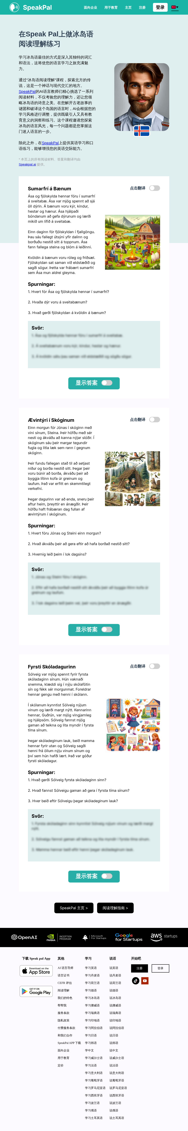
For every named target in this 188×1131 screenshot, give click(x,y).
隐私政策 (63, 1020)
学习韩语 (91, 1042)
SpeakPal (27, 91)
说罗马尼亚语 (118, 1087)
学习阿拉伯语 (94, 1027)
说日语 (113, 1035)
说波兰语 (115, 1102)
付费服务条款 (66, 1027)
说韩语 (113, 1042)
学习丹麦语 (92, 975)
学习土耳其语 (94, 1117)
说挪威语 (115, 1005)
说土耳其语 (116, 1117)
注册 (139, 968)
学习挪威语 (92, 1005)
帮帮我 (62, 1005)
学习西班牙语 (94, 1095)
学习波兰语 (92, 1102)
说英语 (113, 967)
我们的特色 (65, 997)
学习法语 (91, 1065)
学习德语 (91, 990)
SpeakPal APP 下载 (69, 1042)
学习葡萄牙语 (94, 1080)
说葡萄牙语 (116, 1080)
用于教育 (111, 7)
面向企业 (90, 7)
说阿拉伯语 (116, 1027)
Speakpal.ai (27, 164)
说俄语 (113, 1110)
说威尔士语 (116, 1057)
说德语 (113, 990)
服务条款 (63, 1012)
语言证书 (63, 975)
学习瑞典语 (92, 1012)
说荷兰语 (115, 982)
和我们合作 (65, 1035)
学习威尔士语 (94, 1057)
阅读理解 (63, 990)
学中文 (89, 1050)
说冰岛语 (115, 997)
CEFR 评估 (65, 982)
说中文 (113, 1050)
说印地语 (115, 1020)
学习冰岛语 (92, 997)
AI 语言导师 (65, 967)
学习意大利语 (94, 1072)
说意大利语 (116, 1072)
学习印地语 (92, 1020)
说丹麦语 (115, 975)
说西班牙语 (116, 1095)
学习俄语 (91, 1110)
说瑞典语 (115, 1012)
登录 (160, 7)
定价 (61, 1065)
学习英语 (91, 967)
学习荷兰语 (92, 982)
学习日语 (91, 1035)
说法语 (113, 1065)
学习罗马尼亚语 (95, 1087)
